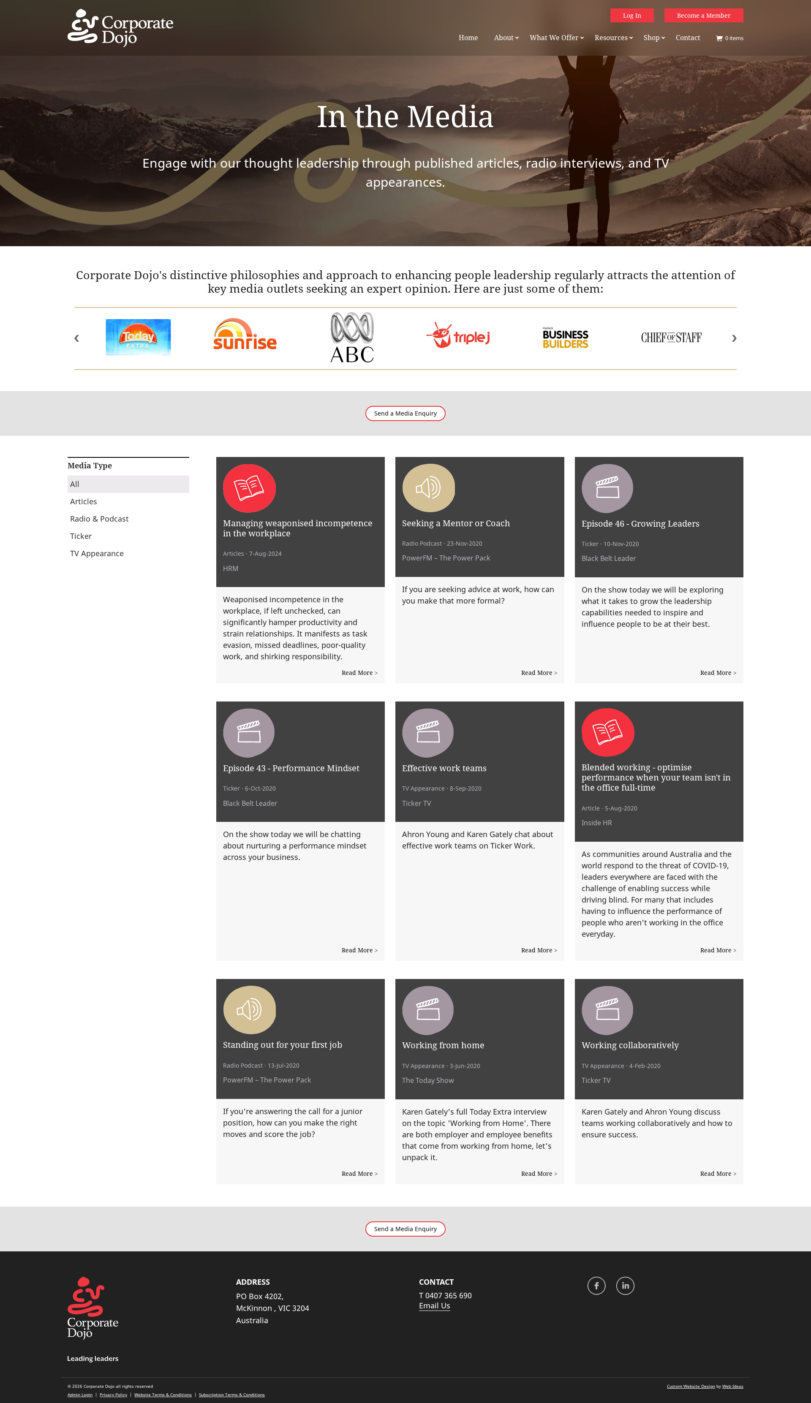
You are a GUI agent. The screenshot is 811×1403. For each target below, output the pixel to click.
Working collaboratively (630, 1045)
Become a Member (704, 15)
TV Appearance (97, 553)
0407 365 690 (448, 1295)
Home (468, 37)
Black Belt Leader (609, 558)
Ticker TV (416, 803)
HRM (231, 568)
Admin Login (80, 1395)
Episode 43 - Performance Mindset (291, 768)
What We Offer (554, 37)
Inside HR (597, 822)
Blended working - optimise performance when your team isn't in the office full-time (656, 777)
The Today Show (428, 1080)
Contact (688, 37)
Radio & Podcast (99, 519)
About (504, 37)
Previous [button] (76, 338)
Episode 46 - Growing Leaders (640, 523)
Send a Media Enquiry (405, 413)
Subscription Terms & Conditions (232, 1395)
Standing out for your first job (282, 1044)
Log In (632, 15)
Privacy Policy (113, 1395)
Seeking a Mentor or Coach (456, 523)
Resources (611, 37)
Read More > (360, 673)
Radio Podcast (422, 543)
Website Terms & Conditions (163, 1395)
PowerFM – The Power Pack (446, 558)
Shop (652, 37)
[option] (174, 338)
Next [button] (734, 338)
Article (591, 808)
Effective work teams (444, 768)
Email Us (434, 1305)
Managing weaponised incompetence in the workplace (298, 528)
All (74, 484)
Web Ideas (732, 1386)
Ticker (81, 536)
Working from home (443, 1045)
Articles (83, 501)
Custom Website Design (691, 1386)
